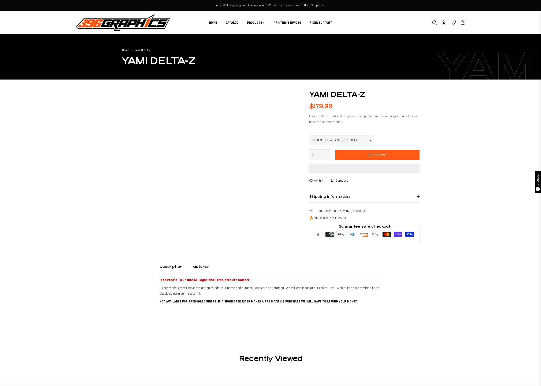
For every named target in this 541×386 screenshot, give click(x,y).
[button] (434, 22)
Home (125, 50)
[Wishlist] (453, 22)
